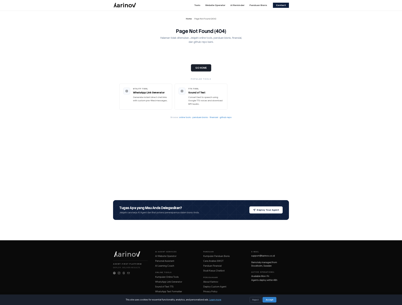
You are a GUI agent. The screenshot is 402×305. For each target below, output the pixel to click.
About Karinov (210, 281)
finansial (214, 117)
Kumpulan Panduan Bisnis (216, 256)
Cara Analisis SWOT (213, 261)
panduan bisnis (200, 117)
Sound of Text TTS (164, 286)
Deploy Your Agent (268, 210)
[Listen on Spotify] (114, 273)
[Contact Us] (128, 273)
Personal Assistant (164, 261)
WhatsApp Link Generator (168, 281)
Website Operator (215, 5)
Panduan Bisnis (258, 5)
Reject (255, 299)
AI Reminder (237, 5)
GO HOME (201, 67)
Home (189, 19)
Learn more (215, 299)
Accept (269, 299)
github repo (226, 117)
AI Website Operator (166, 256)
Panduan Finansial (212, 265)
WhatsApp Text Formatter (168, 291)
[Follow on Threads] (123, 273)
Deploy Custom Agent (214, 286)
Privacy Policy (210, 291)
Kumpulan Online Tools (167, 277)
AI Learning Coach (164, 265)
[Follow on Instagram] (119, 273)
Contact (281, 5)
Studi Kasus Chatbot (214, 270)
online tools (185, 117)
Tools (197, 5)
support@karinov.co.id (263, 255)
